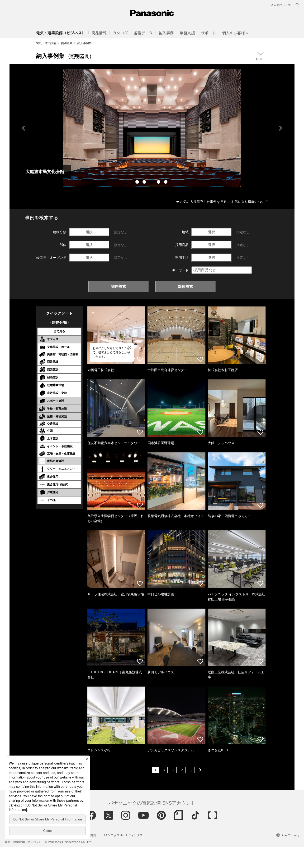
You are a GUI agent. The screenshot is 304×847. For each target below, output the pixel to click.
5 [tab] (166, 182)
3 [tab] (152, 182)
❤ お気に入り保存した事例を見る (201, 201)
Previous (23, 128)
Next (280, 128)
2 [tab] (144, 182)
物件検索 (118, 286)
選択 (89, 232)
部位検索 (185, 286)
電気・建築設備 (46, 43)
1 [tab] (137, 182)
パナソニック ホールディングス (122, 835)
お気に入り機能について (249, 201)
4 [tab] (159, 182)
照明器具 (66, 43)
